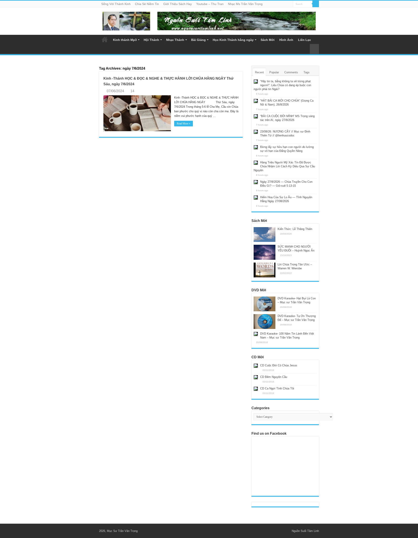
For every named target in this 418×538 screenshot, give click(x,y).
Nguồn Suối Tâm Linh (305, 531)
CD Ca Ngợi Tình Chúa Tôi (277, 388)
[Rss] (282, 530)
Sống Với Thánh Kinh (116, 4)
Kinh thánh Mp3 (125, 40)
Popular (274, 72)
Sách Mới (268, 40)
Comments (291, 72)
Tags (306, 72)
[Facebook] (286, 530)
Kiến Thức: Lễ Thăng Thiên (295, 229)
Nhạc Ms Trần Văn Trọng (245, 4)
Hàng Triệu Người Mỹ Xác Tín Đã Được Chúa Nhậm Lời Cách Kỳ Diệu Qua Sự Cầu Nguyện (284, 166)
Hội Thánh (151, 40)
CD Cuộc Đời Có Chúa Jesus (278, 365)
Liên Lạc (304, 40)
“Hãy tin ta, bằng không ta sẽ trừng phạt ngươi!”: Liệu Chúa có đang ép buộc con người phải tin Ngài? (282, 85)
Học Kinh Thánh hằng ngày (233, 40)
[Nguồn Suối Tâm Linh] (126, 20)
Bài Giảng (198, 40)
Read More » (183, 123)
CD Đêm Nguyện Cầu (273, 377)
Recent (259, 72)
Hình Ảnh (286, 40)
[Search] (315, 4)
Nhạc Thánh (175, 40)
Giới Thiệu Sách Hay (177, 4)
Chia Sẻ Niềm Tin (147, 4)
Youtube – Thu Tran (210, 4)
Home (104, 39)
